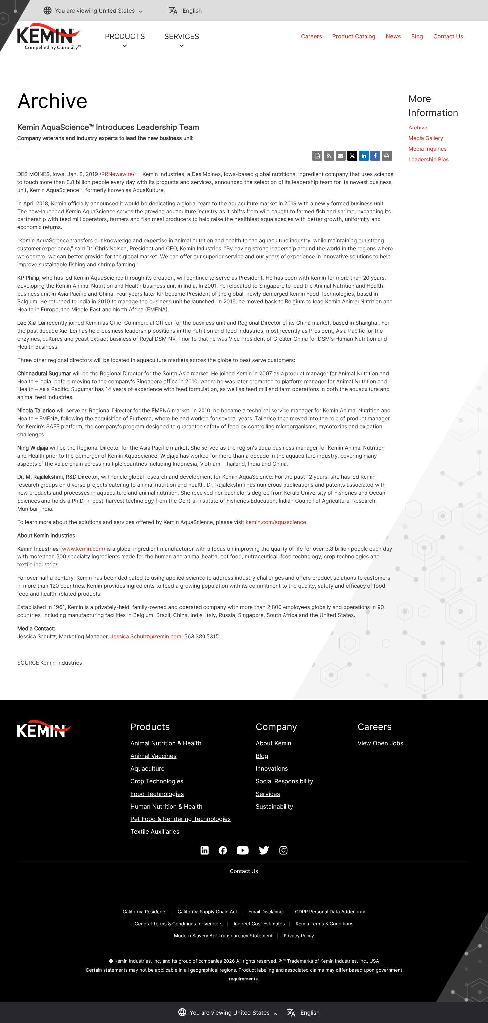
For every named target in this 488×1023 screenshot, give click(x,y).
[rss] (329, 156)
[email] (341, 156)
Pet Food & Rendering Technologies (180, 819)
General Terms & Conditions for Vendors (179, 924)
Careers (311, 36)
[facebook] (223, 850)
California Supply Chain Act (207, 912)
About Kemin (273, 743)
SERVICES (181, 36)
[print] (387, 156)
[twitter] (264, 850)
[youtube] (243, 850)
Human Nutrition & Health (166, 806)
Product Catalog (353, 36)
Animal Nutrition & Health (165, 743)
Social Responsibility (284, 781)
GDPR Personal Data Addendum (330, 912)
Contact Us (448, 36)
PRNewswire (117, 174)
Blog (417, 36)
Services (268, 794)
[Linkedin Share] (364, 156)
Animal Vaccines (153, 756)
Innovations (272, 768)
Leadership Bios (429, 159)
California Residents (144, 912)
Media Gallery (426, 138)
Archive (418, 127)
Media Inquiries (428, 148)
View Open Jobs (380, 743)
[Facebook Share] (375, 156)
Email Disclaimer (266, 912)
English (192, 11)
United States (117, 11)
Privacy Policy (299, 936)
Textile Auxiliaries (154, 831)
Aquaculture (147, 768)
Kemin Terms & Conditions (324, 924)
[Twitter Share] (352, 156)
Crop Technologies (156, 781)
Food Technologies (157, 794)
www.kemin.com (82, 548)
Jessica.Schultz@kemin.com (145, 636)
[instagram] (283, 850)
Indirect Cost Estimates (259, 924)
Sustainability (274, 806)
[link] (49, 36)
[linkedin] (205, 850)
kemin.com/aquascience (276, 522)
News (393, 36)
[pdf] (317, 156)
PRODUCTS (125, 36)
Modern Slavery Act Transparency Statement (223, 936)
